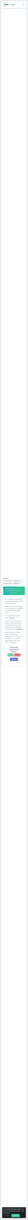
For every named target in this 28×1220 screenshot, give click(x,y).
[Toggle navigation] (23, 4)
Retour (6, 578)
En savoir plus (14, 1213)
